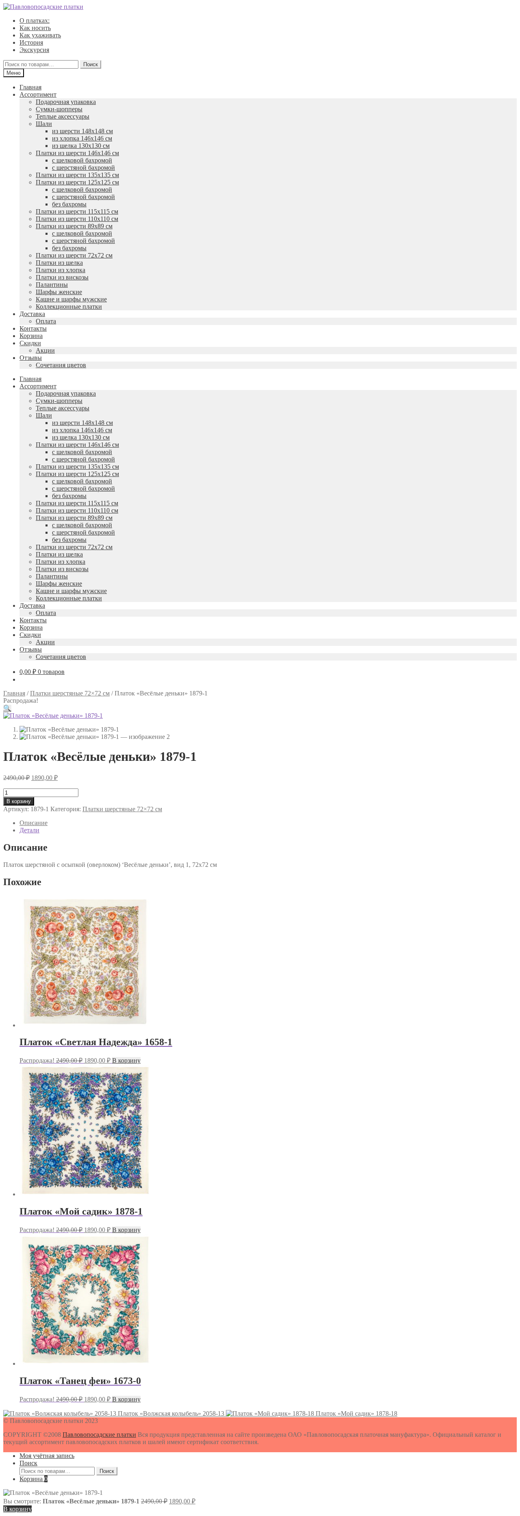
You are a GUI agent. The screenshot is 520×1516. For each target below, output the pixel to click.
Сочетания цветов (61, 365)
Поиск (90, 64)
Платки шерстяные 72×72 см (70, 693)
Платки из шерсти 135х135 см (77, 174)
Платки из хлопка (60, 269)
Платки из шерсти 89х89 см (74, 226)
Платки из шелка (59, 262)
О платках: (35, 20)
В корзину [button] (126, 1060)
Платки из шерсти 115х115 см (77, 211)
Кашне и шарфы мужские (71, 299)
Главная (30, 87)
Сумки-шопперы (59, 109)
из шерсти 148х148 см (82, 131)
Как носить (35, 27)
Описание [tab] (34, 822)
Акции (45, 350)
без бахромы (69, 204)
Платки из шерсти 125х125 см (77, 182)
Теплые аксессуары (62, 116)
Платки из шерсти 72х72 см (74, 255)
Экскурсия (34, 49)
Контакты (33, 328)
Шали (44, 123)
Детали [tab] (29, 830)
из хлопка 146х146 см (82, 138)
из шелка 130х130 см (81, 145)
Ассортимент (38, 94)
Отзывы (31, 357)
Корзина (31, 335)
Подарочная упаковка (66, 101)
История (31, 42)
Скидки (30, 343)
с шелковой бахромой (82, 160)
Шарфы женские (59, 291)
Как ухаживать (40, 35)
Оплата (46, 321)
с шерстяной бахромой (83, 167)
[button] (7, 708)
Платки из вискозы (62, 277)
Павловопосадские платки (99, 1434)
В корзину (18, 801)
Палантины (52, 284)
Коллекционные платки (69, 306)
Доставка (32, 313)
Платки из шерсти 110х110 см (77, 218)
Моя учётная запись (47, 1455)
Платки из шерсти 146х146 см (77, 152)
